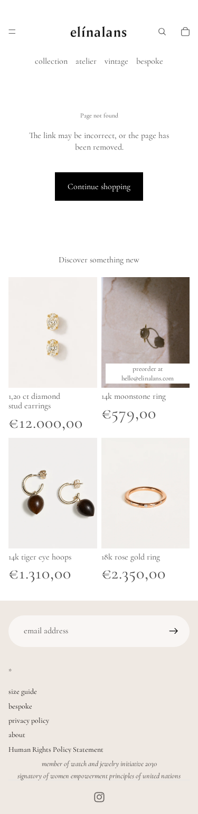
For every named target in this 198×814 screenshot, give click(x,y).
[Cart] (185, 31)
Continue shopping (99, 186)
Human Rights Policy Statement (55, 749)
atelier (86, 61)
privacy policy (28, 720)
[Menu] (12, 31)
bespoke (149, 61)
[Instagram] (99, 797)
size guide (22, 691)
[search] (162, 31)
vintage (116, 61)
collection (51, 61)
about (16, 734)
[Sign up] (174, 631)
